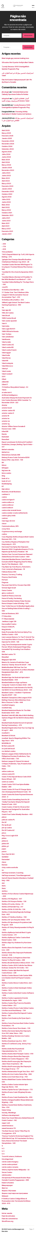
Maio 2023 (6, 178)
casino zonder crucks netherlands (14, 513)
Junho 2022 (6, 202)
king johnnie (6, 629)
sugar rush (6, 1123)
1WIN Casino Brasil (9, 318)
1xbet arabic (6, 342)
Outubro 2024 (7, 146)
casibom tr (6, 494)
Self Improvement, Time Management (16, 875)
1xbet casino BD (8, 347)
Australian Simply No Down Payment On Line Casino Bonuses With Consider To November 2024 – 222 (17, 400)
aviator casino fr (8, 413)
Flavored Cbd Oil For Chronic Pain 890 (16, 585)
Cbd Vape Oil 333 (8, 521)
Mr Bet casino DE (8, 746)
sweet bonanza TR (9, 1128)
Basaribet (5, 439)
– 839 (4, 249)
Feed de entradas (8, 1216)
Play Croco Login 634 (10, 836)
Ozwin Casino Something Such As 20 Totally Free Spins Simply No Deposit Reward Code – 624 (15, 802)
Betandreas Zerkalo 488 (11, 455)
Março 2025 (6, 133)
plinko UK (5, 843)
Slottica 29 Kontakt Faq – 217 (12, 907)
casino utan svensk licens (11, 510)
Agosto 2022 (6, 197)
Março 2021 (6, 229)
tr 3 (3, 1151)
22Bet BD (5, 382)
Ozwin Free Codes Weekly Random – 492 (17, 814)
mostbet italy (7, 708)
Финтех (5, 1188)
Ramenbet (6, 859)
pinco (4, 833)
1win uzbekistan (8, 337)
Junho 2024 (6, 157)
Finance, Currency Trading (12, 574)
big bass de (6, 470)
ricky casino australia (10, 867)
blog (3, 476)
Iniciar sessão (7, 1213)
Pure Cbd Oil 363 (8, 854)
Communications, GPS (10, 526)
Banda (4, 434)
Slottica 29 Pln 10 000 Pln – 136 (13, 909)
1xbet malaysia (7, 363)
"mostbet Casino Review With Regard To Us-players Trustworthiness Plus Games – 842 (17, 267)
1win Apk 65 (6, 310)
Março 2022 (6, 210)
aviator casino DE (8, 410)
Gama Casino (7, 590)
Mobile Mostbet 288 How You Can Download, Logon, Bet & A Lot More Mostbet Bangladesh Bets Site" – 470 (18, 669)
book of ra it (6, 481)
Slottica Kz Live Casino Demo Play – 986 (17, 1074)
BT (3, 486)
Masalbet (5, 657)
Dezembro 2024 (8, 141)
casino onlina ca (8, 502)
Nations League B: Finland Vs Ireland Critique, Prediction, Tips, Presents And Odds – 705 (16, 763)
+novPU (5, 287)
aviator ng (5, 424)
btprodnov (6, 489)
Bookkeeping (7, 484)
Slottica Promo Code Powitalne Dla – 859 (17, 1097)
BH (3, 462)
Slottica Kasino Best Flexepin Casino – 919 (17, 1054)
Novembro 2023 (8, 170)
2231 (3, 376)
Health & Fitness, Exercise (11, 596)
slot (3, 883)
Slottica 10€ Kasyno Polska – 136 (14, 901)
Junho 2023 (6, 175)
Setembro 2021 (7, 215)
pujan (4, 849)
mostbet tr (6, 733)
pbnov (4, 817)
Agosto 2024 (7, 152)
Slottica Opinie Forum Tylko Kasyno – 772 (17, 1089)
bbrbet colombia (8, 449)
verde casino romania (10, 1167)
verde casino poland (9, 1164)
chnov (4, 523)
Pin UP (4, 822)
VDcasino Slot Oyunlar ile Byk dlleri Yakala (17, 62)
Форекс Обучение (9, 1191)
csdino (4, 534)
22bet (4, 379)
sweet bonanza (7, 1126)
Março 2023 (6, 183)
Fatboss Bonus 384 (9, 572)
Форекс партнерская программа (15, 1193)
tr (2, 1146)
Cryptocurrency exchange (12, 531)
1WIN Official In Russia (10, 331)
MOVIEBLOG (6, 743)
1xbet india (6, 355)
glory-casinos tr (8, 593)
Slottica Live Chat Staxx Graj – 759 (15, 1077)
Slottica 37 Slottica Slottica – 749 (14, 917)
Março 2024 (6, 165)
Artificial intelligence (9, 395)
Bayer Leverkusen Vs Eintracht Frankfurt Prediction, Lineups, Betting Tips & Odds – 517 (17, 444)
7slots (4, 390)
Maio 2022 (6, 205)
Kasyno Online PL (8, 627)
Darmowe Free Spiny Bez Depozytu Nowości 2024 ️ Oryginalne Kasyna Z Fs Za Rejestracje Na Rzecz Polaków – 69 (17, 549)
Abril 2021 (5, 226)
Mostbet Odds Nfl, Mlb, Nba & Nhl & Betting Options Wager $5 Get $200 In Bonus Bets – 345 (17, 717)
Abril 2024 (6, 162)
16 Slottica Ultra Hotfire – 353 (13, 300)
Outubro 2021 (7, 213)
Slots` (4, 888)
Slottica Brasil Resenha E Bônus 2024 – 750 (18, 963)
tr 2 (3, 1148)
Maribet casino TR (8, 654)
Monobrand (6, 675)
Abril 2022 (6, 207)
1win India (5, 326)
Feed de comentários (10, 1219)
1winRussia (6, 339)
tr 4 (3, 1154)
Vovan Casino (7, 1172)
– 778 (4, 246)
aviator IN (5, 416)
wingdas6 (5, 98)
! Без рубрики (7, 252)
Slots (4, 886)
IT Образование (8, 619)
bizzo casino (6, 473)
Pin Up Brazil (6, 825)
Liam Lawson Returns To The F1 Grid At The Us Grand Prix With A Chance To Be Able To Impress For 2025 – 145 (18, 639)
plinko (4, 838)
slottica (4, 891)
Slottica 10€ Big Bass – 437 (12, 899)
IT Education (6, 616)
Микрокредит (7, 1185)
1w (3, 307)
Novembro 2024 (8, 144)
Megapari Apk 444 (9, 660)
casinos (5, 518)
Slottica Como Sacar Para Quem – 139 (16, 1028)
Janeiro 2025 (7, 138)
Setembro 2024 (8, 149)
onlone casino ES (8, 774)
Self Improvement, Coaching (12, 873)
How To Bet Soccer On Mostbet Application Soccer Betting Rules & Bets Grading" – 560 (18, 608)
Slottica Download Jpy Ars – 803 (14, 1041)
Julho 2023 (6, 173)
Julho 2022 (6, 199)
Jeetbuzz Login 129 (9, 621)
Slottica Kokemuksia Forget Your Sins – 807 (18, 1071)
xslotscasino (6, 1175)
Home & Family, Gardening (12, 598)
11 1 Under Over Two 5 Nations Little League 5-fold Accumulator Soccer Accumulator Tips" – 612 (15, 294)
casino (4, 497)
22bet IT (5, 384)
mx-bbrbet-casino (8, 751)
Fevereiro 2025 (7, 136)
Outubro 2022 (7, 194)
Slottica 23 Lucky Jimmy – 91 (12, 904)
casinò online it (7, 508)
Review (4, 865)
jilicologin (5, 92)
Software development (10, 1115)
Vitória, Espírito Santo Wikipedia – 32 (15, 1170)
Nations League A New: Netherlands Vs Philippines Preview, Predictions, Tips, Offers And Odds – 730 (16, 756)
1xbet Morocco (7, 366)
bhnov (4, 465)
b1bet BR (5, 431)
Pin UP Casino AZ (8, 830)
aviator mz (6, 421)
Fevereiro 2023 (7, 186)
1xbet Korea (6, 358)
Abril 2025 (6, 130)
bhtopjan (5, 468)
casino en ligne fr (8, 500)
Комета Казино (8, 1183)
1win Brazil (6, 315)
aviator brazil (7, 408)
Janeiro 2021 (7, 234)
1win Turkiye (6, 334)
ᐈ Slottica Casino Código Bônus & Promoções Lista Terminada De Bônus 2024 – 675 (16, 1201)
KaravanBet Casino (9, 624)
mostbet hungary (8, 705)
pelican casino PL (8, 820)
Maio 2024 (6, 160)
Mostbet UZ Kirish (8, 735)
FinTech (5, 580)
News (4, 769)
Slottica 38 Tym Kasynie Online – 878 (16, 920)
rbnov (4, 862)
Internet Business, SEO (10, 613)
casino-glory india (8, 515)
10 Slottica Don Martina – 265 (13, 290)
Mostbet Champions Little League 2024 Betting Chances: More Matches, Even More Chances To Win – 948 (16, 700)
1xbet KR (5, 361)
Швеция (5, 1196)
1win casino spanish (9, 321)
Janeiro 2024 (7, 168)
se (2, 870)
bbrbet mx (5, 452)
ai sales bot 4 (7, 392)
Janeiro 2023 (7, 189)
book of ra (5, 478)
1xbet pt (5, 368)
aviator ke (5, 418)
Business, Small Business (11, 492)
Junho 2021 (6, 221)
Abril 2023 (6, 181)
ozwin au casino (8, 782)
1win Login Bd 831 (8, 329)
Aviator (4, 405)
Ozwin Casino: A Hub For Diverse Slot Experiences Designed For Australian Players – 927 (16, 809)
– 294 (4, 244)
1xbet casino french (9, 350)
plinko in (5, 841)
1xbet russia (6, 371)
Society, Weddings (9, 1113)
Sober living (6, 1110)
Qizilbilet (5, 857)
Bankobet (5, 437)
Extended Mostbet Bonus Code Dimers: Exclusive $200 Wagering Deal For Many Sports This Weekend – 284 (17, 561)
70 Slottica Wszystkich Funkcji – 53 (15, 387)
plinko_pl (5, 846)
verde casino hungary (10, 1162)
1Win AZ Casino (8, 313)
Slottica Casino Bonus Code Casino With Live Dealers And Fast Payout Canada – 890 (17, 978)
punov (4, 851)
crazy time (6, 529)
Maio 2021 (6, 223)
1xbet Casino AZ (8, 345)
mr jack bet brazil (8, 748)
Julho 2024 (6, 154)
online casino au (8, 771)
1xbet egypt (6, 353)
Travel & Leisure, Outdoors (12, 1156)
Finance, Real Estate (9, 577)
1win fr (4, 323)
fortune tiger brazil (9, 588)
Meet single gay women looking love (15, 58)
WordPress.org (7, 1221)
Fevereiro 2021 (7, 231)
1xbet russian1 (7, 374)
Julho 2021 (6, 218)
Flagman (5, 582)
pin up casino (7, 828)
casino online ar (8, 505)
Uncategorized (7, 1159)
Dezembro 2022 (8, 191)
